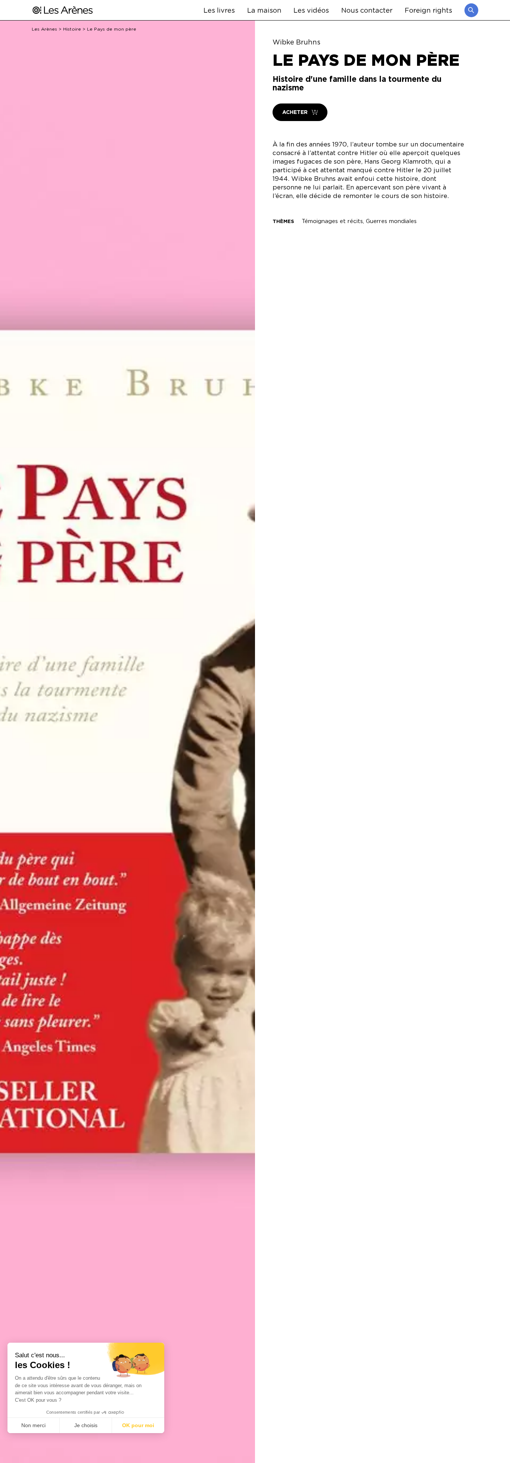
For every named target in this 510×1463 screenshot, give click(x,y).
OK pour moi (138, 1425)
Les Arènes (44, 29)
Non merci (33, 1425)
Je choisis (85, 1425)
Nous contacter (366, 10)
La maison (264, 10)
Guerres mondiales (391, 221)
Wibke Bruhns (296, 42)
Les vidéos (311, 10)
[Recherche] (471, 10)
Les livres (219, 10)
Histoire (72, 29)
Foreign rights (428, 10)
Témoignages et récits (332, 221)
